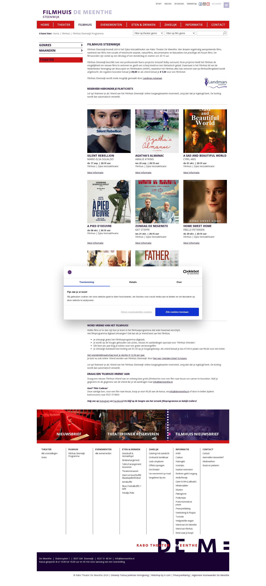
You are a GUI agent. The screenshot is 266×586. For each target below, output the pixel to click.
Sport (158, 3)
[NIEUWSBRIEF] (69, 424)
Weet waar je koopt (184, 532)
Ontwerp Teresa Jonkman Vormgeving (130, 575)
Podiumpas (181, 497)
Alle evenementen (103, 453)
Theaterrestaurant (130, 471)
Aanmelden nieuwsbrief (213, 457)
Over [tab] (179, 282)
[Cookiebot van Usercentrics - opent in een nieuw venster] (185, 272)
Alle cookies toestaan (177, 311)
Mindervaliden (182, 485)
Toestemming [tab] (86, 282)
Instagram (104, 400)
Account (216, 3)
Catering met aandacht (159, 453)
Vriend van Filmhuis (184, 528)
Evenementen (111, 24)
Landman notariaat (152, 78)
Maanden (47, 50)
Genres (45, 45)
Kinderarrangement (130, 460)
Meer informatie (95, 172)
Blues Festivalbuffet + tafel (131, 487)
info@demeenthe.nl (163, 381)
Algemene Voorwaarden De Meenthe (210, 575)
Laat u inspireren (156, 461)
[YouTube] (208, 4)
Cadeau (179, 457)
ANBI (178, 453)
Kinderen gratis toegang (186, 473)
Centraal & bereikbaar (158, 457)
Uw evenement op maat (160, 473)
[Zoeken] (224, 33)
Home (45, 24)
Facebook (118, 400)
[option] (69, 425)
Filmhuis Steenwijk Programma (88, 33)
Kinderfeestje (181, 477)
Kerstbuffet (127, 481)
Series (44, 457)
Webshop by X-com (161, 575)
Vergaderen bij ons (157, 477)
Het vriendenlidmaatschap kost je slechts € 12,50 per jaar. (116, 355)
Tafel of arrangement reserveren (131, 465)
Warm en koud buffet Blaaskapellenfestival (131, 476)
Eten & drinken (143, 24)
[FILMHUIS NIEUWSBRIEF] (197, 424)
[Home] (84, 14)
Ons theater (154, 469)
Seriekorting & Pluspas (186, 512)
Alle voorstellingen (49, 453)
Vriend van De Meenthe (186, 524)
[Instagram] (204, 4)
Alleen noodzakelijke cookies (136, 311)
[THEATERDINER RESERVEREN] (133, 424)
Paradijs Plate (128, 492)
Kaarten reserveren (184, 469)
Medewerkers (209, 461)
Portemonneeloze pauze (184, 503)
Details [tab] (133, 282)
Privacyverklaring (183, 508)
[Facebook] (200, 4)
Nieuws (168, 3)
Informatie (194, 24)
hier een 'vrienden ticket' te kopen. (170, 358)
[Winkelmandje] (226, 5)
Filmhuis (85, 24)
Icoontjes (180, 465)
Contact (218, 24)
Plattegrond (181, 493)
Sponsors (179, 3)
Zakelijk (170, 24)
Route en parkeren (211, 465)
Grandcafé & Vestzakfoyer (128, 455)
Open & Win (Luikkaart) (186, 481)
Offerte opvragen (156, 465)
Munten (179, 489)
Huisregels (180, 461)
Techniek (180, 516)
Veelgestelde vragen (184, 520)
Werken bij (192, 3)
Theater (63, 24)
